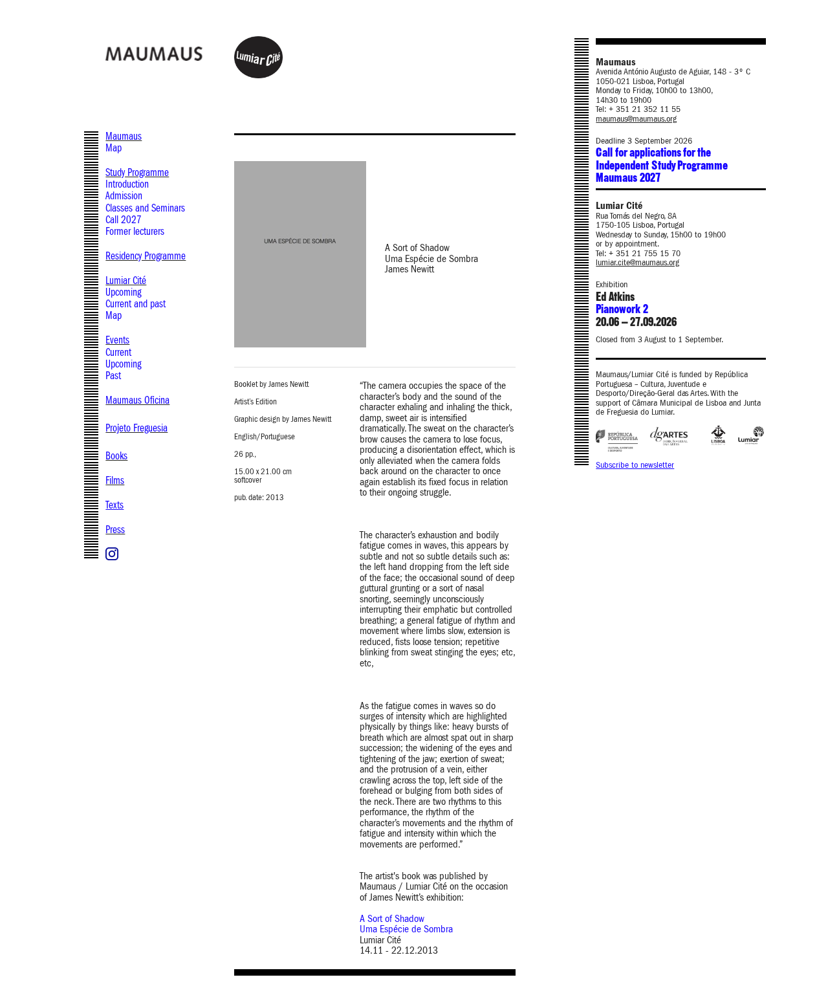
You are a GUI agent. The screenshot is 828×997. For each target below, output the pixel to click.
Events (117, 340)
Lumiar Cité (125, 280)
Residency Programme (145, 256)
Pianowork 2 (622, 309)
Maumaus (123, 136)
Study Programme (137, 172)
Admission (123, 196)
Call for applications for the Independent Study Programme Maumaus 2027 (661, 165)
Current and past (135, 304)
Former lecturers (134, 231)
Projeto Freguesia (136, 428)
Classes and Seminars (145, 208)
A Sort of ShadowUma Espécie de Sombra (406, 924)
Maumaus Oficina (137, 400)
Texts (114, 505)
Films (114, 480)
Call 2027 (123, 219)
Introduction (127, 184)
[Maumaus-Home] (184, 53)
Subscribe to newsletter (635, 465)
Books (116, 456)
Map (113, 148)
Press (115, 529)
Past (113, 375)
